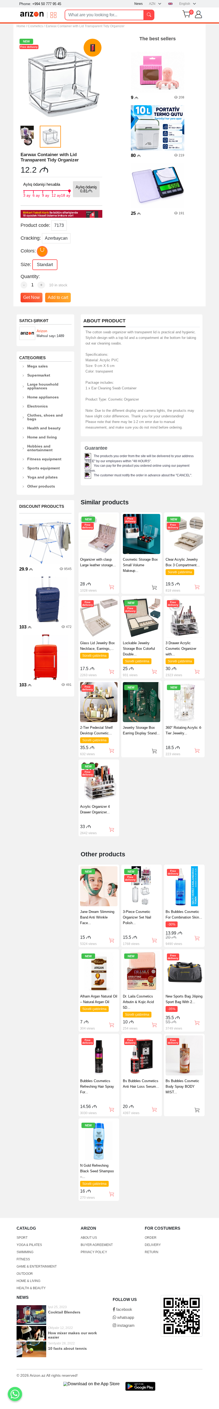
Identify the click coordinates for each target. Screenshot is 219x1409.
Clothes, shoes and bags (45, 417)
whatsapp (125, 1317)
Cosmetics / (36, 26)
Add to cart (58, 297)
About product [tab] (104, 320)
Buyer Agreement (97, 1244)
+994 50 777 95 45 (46, 4)
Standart (45, 264)
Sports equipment (43, 468)
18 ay (65, 194)
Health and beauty (44, 428)
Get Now (31, 297)
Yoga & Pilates (29, 1244)
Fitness (23, 1259)
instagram (125, 1325)
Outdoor (25, 1273)
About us (89, 1237)
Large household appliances (42, 386)
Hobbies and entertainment (40, 448)
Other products (41, 486)
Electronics (37, 406)
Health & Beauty (31, 1288)
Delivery (153, 1244)
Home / (22, 26)
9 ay (45, 194)
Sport (22, 1237)
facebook (123, 1309)
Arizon (42, 331)
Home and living (42, 437)
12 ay (56, 194)
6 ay (36, 194)
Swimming (25, 1252)
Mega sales (37, 366)
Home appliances (43, 397)
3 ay (26, 194)
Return (151, 1252)
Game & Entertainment (37, 1266)
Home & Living (28, 1281)
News (138, 4)
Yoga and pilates (42, 477)
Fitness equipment (44, 459)
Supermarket (38, 375)
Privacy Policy (94, 1252)
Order (151, 1237)
